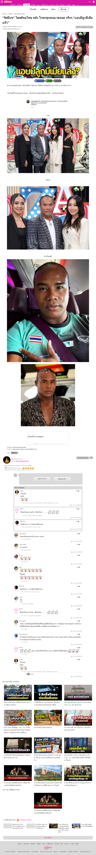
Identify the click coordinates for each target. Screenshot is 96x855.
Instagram (40, 437)
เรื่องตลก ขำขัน (25, 820)
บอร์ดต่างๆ (44, 9)
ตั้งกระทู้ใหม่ (48, 838)
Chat (38, 5)
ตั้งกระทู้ (63, 9)
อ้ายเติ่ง (21, 491)
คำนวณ (62, 5)
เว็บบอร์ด (26, 5)
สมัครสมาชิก (62, 479)
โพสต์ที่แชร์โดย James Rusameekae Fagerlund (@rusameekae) (48, 443)
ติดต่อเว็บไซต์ (63, 851)
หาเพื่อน (33, 5)
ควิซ (57, 5)
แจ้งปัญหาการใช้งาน (73, 851)
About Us (55, 851)
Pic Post (52, 5)
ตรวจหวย (19, 5)
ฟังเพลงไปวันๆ (23, 533)
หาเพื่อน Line (44, 5)
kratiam (21, 647)
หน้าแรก (12, 5)
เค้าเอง (20, 555)
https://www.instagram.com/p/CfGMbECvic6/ (24, 449)
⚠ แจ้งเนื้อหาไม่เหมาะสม (82, 457)
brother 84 (22, 521)
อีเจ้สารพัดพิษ (22, 621)
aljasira (21, 508)
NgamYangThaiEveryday (14, 28)
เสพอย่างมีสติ (23, 544)
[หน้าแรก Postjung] (8, 1)
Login (42, 478)
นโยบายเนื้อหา (34, 851)
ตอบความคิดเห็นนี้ (76, 505)
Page (73, 5)
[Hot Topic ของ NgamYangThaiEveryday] (6, 463)
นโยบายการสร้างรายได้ (46, 851)
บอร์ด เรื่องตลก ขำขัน (19, 14)
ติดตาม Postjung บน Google (85, 27)
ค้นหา (53, 9)
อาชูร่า (20, 597)
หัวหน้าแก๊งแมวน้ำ (23, 634)
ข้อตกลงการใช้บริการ (10, 851)
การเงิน (68, 5)
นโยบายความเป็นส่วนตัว (23, 851)
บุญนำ (20, 567)
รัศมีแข (14, 453)
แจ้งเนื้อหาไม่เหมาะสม (85, 851)
